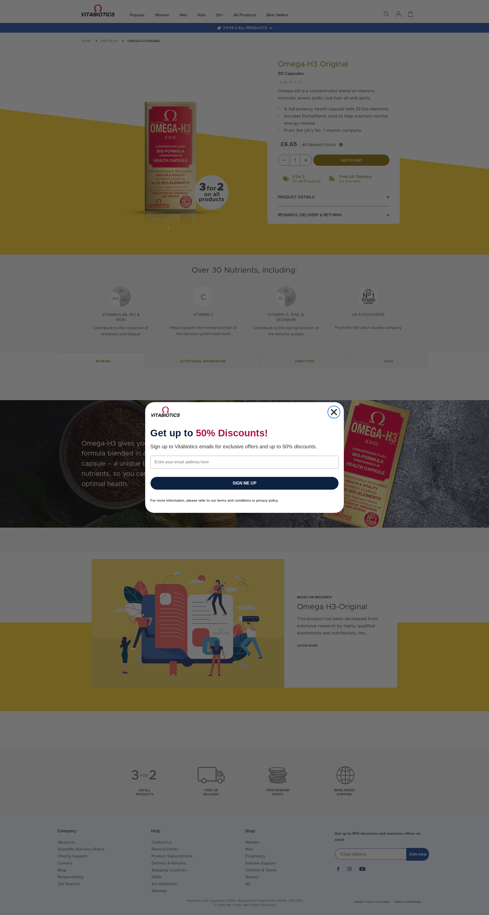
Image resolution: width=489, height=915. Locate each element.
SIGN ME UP (244, 483)
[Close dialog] (334, 412)
